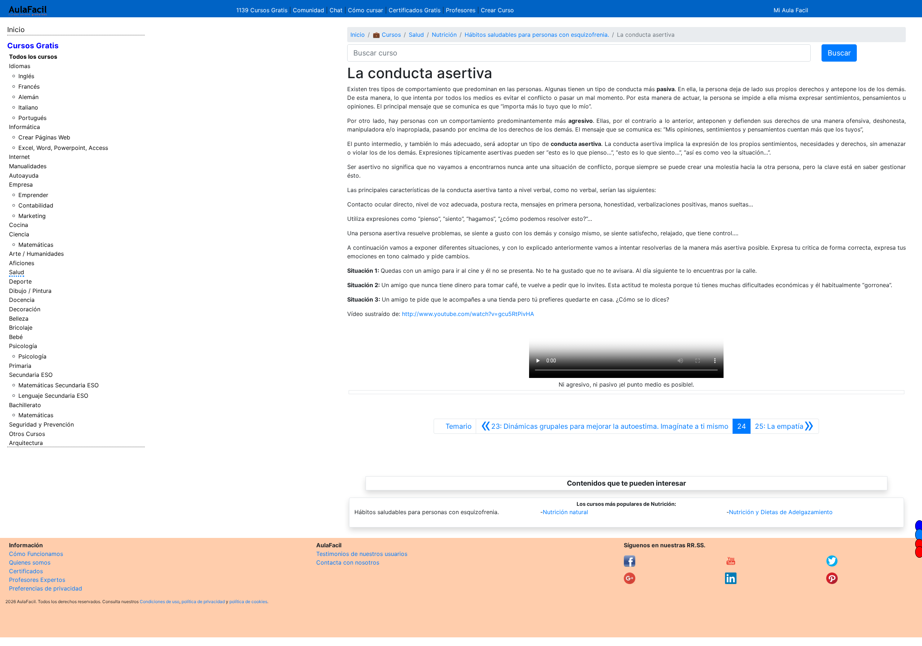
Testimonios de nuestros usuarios (361, 553)
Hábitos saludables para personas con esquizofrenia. (537, 34)
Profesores (460, 10)
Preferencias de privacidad (45, 588)
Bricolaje (20, 327)
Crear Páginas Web (44, 137)
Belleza (18, 318)
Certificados (26, 571)
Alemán (28, 97)
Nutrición (444, 34)
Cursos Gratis (33, 45)
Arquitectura (26, 442)
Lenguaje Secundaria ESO (53, 395)
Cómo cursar (365, 10)
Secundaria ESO (31, 374)
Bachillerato (25, 405)
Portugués (32, 117)
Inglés (26, 76)
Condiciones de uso (159, 601)
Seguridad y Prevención (41, 424)
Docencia (22, 299)
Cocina (18, 224)
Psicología (23, 345)
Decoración (24, 309)
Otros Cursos (27, 433)
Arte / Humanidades (36, 253)
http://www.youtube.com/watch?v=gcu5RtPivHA (468, 313)
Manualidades (27, 166)
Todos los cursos (33, 56)
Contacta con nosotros (347, 562)
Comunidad (308, 10)
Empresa (21, 184)
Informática (24, 126)
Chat (336, 10)
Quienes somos (29, 562)
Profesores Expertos (37, 579)
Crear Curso (497, 10)
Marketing (32, 215)
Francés (29, 86)
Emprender (33, 195)
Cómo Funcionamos (36, 553)
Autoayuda (24, 175)
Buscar (839, 53)
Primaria (20, 365)
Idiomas (19, 66)
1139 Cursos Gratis (262, 10)
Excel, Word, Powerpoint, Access (63, 147)
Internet (19, 156)
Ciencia (19, 234)
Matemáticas (35, 244)
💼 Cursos (387, 34)
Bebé (16, 336)
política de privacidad (203, 601)
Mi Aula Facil (791, 10)
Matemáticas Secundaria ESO (58, 385)
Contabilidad (35, 205)
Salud (16, 272)
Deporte (20, 281)
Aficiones (21, 263)
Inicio (15, 29)
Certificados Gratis (414, 10)
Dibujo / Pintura (30, 290)
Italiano (28, 107)
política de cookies (248, 601)
